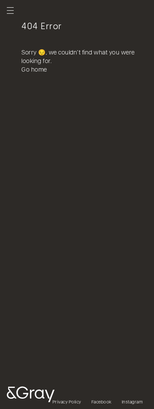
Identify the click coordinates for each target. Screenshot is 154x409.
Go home (34, 70)
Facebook (102, 402)
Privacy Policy (67, 402)
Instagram (132, 402)
